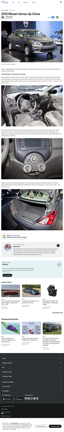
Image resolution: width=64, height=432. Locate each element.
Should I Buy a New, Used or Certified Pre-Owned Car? (30, 339)
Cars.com (25, 424)
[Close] (62, 420)
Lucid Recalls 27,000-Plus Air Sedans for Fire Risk (30, 302)
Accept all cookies (55, 426)
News (7, 10)
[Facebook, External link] (29, 398)
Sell (19, 2)
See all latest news (57, 312)
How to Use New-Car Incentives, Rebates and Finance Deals (8, 340)
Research (26, 2)
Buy (13, 2)
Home (2, 10)
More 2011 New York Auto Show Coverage (13, 74)
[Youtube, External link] (31, 398)
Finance (34, 2)
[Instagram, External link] (34, 398)
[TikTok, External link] (26, 398)
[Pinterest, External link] (37, 398)
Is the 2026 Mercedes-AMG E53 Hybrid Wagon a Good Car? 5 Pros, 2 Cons (10, 302)
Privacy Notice (4, 409)
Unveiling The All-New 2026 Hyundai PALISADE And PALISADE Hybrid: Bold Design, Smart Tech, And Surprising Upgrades (51, 342)
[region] (32, 425)
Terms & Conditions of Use (7, 406)
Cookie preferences (41, 426)
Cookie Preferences (6, 416)
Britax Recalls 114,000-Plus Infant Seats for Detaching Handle (50, 302)
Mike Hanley (10, 16)
